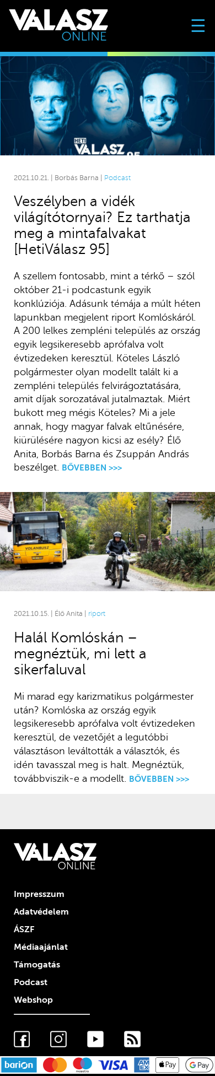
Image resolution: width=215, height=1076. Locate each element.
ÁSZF (24, 929)
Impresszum (39, 894)
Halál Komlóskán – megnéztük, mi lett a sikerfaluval (80, 654)
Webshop (33, 1000)
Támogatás (37, 965)
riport (96, 614)
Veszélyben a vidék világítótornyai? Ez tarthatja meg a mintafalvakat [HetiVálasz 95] (102, 225)
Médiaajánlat (41, 947)
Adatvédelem (41, 912)
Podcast (117, 178)
